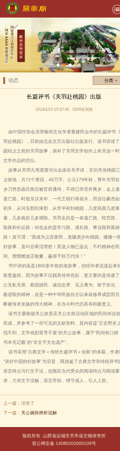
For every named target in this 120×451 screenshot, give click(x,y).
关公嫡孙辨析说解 (39, 412)
